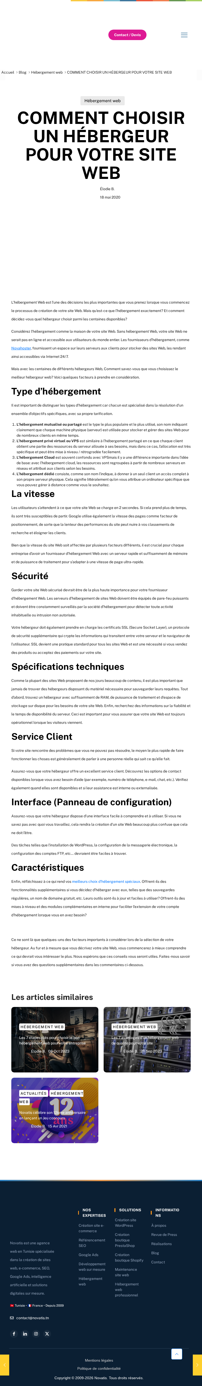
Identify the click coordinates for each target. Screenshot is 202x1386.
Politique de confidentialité (99, 1368)
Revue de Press (164, 1234)
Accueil (7, 72)
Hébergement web (47, 72)
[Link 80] (14, 1334)
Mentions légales (99, 1360)
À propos (158, 1225)
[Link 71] (197, 1365)
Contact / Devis (127, 35)
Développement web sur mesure (92, 1267)
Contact (158, 1262)
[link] (43, 35)
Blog (23, 72)
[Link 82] (36, 1334)
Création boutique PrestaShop (125, 1240)
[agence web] (43, 35)
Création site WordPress (125, 1223)
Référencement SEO (92, 1243)
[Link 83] (47, 1334)
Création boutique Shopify (129, 1257)
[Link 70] (4, 1365)
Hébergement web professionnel (127, 1289)
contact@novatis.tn (32, 1318)
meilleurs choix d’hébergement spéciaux (105, 881)
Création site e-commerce (91, 1228)
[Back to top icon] (176, 1354)
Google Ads (88, 1255)
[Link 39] (184, 35)
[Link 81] (25, 1334)
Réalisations (161, 1244)
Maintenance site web (126, 1272)
